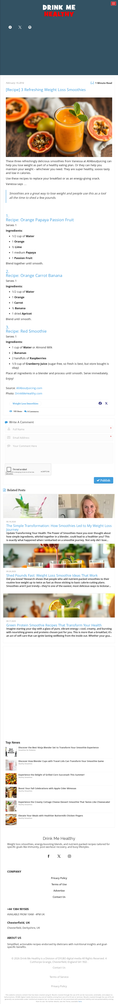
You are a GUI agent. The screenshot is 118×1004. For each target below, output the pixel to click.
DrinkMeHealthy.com (28, 393)
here (80, 1001)
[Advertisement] (59, 53)
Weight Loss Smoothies (25, 403)
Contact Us (59, 967)
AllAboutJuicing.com (29, 388)
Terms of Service (59, 977)
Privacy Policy (59, 986)
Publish (105, 480)
